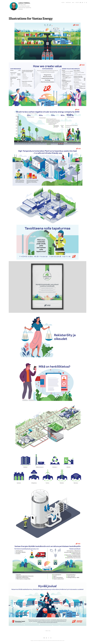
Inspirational (68, 2)
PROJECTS (77, 2)
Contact (63, 2)
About (73, 2)
